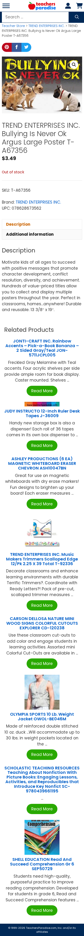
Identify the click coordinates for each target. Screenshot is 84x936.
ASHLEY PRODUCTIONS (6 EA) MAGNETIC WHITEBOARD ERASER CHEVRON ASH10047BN (42, 463)
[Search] (77, 17)
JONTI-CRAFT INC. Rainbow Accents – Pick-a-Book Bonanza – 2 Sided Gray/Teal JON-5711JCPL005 (42, 348)
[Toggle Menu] (6, 5)
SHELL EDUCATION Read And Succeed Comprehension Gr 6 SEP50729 (42, 864)
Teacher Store (13, 25)
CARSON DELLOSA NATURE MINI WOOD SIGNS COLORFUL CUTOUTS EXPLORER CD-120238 (42, 623)
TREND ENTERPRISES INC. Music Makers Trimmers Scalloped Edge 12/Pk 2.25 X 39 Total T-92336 (42, 559)
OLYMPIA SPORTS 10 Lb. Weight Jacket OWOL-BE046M (42, 716)
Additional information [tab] (30, 234)
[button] (74, 64)
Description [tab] (18, 224)
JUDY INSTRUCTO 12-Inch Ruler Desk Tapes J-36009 (42, 413)
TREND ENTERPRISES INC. (46, 25)
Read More (42, 391)
